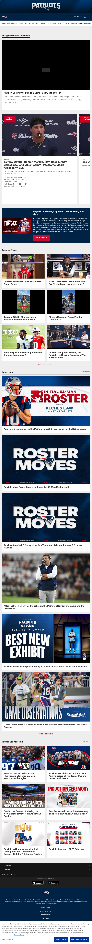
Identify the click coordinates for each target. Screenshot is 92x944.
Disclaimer (46, 918)
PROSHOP (78, 17)
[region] (46, 932)
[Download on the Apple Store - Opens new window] (38, 883)
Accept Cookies (61, 939)
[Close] (88, 924)
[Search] (85, 17)
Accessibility (46, 915)
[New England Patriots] (46, 893)
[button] (46, 70)
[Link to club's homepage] (4, 16)
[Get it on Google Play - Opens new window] (53, 884)
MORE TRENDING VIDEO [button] (46, 364)
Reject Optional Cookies (79, 939)
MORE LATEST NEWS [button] (46, 734)
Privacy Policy (46, 907)
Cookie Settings (7, 939)
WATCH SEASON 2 (41, 238)
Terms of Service (46, 911)
